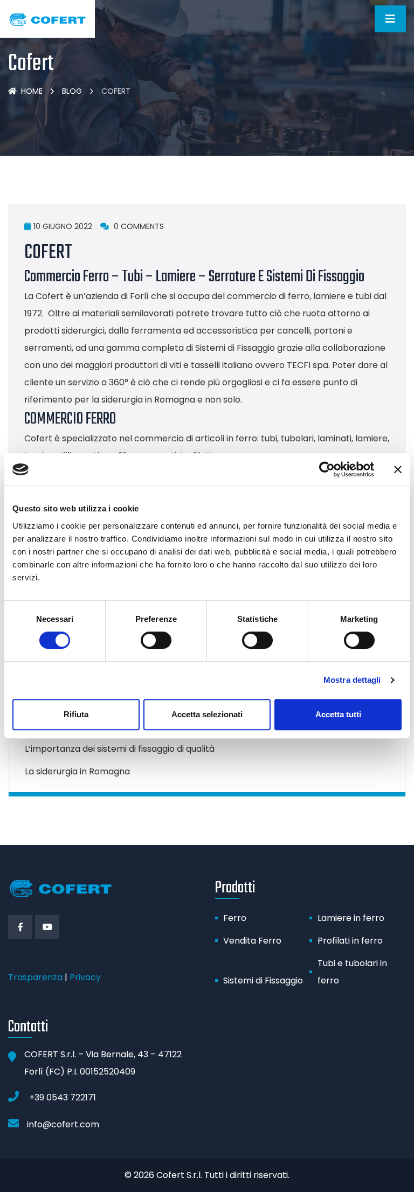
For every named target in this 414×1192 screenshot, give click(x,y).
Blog (72, 91)
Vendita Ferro (252, 940)
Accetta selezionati (207, 714)
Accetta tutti (338, 714)
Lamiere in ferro (351, 918)
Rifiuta (76, 714)
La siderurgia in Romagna (77, 771)
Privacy (85, 977)
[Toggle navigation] (390, 18)
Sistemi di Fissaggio (263, 980)
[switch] (156, 640)
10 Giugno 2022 (62, 226)
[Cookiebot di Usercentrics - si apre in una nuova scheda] (327, 469)
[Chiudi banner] (398, 469)
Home (32, 91)
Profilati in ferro (350, 940)
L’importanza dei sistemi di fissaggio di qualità (120, 749)
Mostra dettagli (352, 679)
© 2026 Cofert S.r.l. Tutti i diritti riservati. (207, 1175)
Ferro (234, 918)
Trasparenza (35, 977)
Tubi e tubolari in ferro (352, 972)
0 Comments (138, 226)
